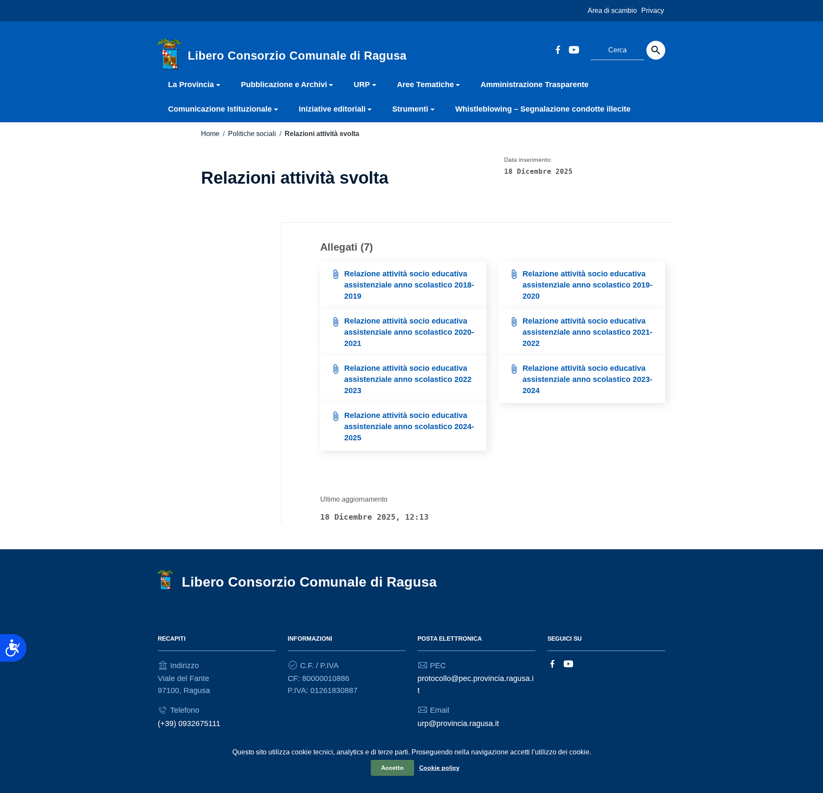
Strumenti (410, 109)
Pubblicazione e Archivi (284, 84)
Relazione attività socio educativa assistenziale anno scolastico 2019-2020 (587, 284)
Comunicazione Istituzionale (220, 109)
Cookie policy (439, 767)
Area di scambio (612, 10)
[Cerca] (655, 50)
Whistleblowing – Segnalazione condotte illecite (543, 109)
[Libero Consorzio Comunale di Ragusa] (170, 54)
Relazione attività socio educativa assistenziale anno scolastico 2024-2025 (409, 426)
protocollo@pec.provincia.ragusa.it (476, 684)
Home (210, 133)
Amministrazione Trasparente (535, 84)
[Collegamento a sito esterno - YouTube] (573, 49)
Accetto (392, 767)
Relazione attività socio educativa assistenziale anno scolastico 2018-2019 (409, 284)
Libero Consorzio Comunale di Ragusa (309, 582)
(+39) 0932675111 (189, 723)
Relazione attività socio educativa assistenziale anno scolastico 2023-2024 (587, 379)
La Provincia (191, 84)
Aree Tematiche (425, 84)
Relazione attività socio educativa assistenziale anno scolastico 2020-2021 (409, 332)
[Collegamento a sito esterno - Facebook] (558, 49)
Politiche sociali (252, 133)
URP (362, 84)
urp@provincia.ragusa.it (458, 723)
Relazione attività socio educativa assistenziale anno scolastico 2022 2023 (408, 379)
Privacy (652, 10)
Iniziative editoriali (332, 109)
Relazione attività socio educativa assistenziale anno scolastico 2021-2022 (587, 332)
